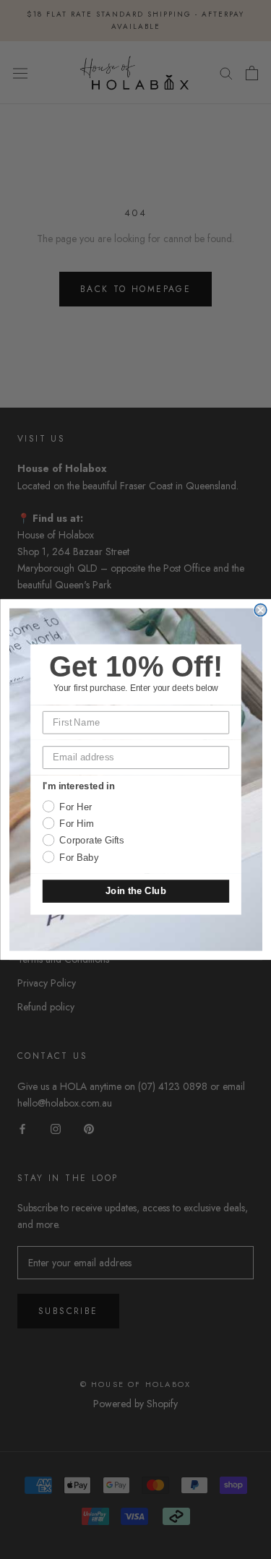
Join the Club (135, 891)
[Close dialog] (260, 610)
